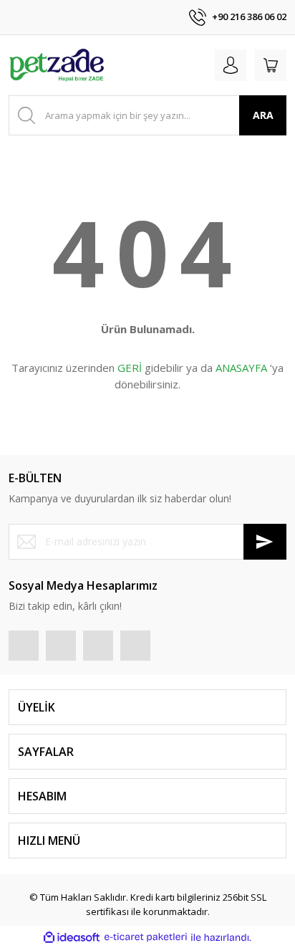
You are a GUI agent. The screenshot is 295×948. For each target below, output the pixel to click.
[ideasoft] (71, 937)
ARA (263, 115)
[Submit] (264, 542)
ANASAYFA (241, 367)
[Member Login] (230, 65)
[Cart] (270, 65)
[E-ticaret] (146, 937)
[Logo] (57, 65)
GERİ (129, 367)
